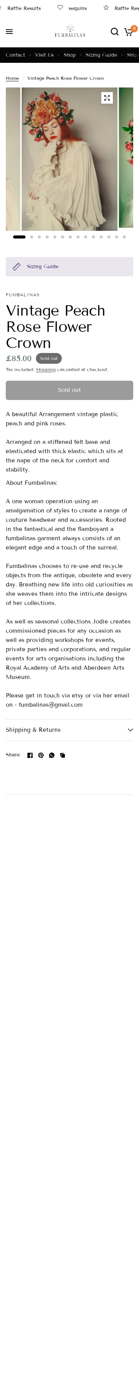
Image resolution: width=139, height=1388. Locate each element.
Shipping (46, 369)
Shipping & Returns (33, 729)
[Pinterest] (41, 755)
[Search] (114, 31)
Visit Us (44, 55)
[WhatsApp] (51, 755)
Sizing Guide (101, 55)
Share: (13, 755)
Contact (15, 55)
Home (12, 78)
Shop (70, 55)
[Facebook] (30, 755)
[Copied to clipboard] (62, 755)
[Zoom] (107, 98)
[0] (127, 31)
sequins (73, 8)
